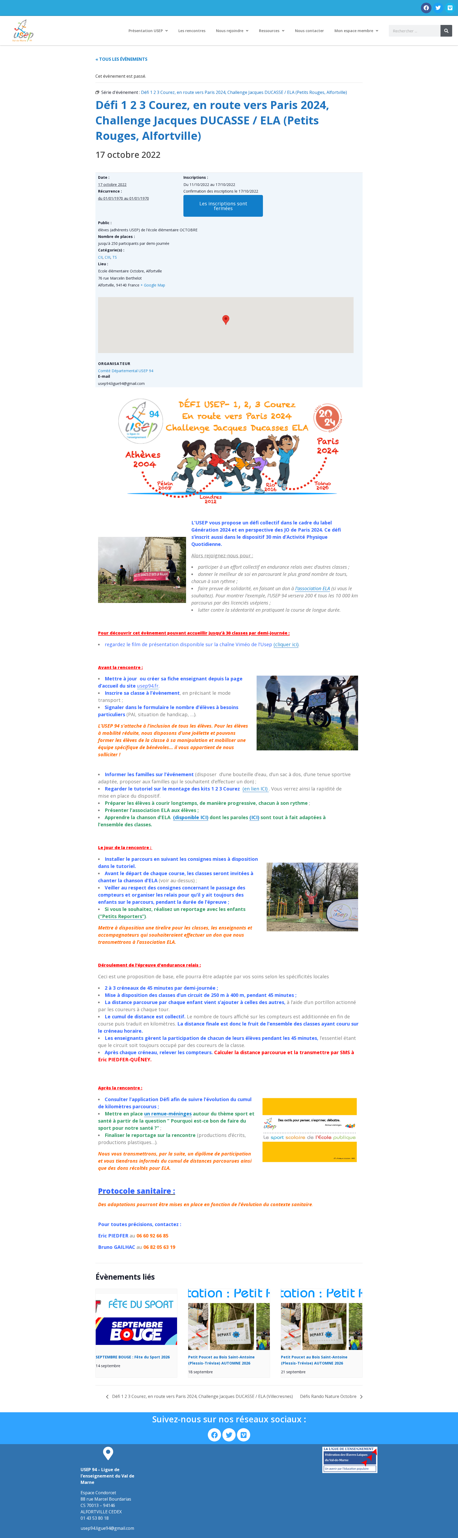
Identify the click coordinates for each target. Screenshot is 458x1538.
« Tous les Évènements (121, 59)
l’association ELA (312, 588)
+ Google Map (152, 285)
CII (100, 257)
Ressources (269, 30)
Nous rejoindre (229, 30)
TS (114, 257)
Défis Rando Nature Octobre (329, 1396)
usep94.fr (147, 686)
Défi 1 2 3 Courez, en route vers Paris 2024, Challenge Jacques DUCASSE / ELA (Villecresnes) (202, 1396)
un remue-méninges (168, 1113)
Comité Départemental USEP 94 (125, 370)
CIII (107, 257)
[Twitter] (438, 8)
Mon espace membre (353, 30)
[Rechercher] (446, 31)
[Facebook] (426, 8)
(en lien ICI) (256, 788)
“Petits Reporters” (122, 916)
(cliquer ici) (286, 644)
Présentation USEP (146, 30)
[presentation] (136, 1319)
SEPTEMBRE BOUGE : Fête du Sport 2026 (133, 1356)
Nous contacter (309, 30)
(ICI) (254, 817)
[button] (223, 206)
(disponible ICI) (190, 817)
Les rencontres (191, 30)
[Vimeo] (450, 8)
